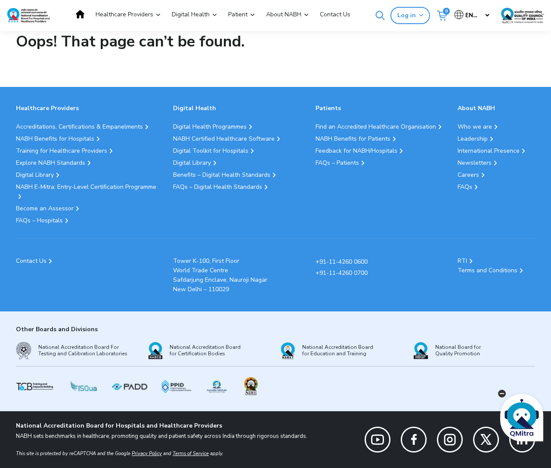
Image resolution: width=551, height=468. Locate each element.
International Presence (489, 151)
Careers (468, 175)
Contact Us (335, 14)
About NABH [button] (283, 14)
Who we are (475, 127)
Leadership (473, 139)
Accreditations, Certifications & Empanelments (79, 127)
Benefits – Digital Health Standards (221, 175)
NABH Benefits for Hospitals (55, 139)
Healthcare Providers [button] (124, 14)
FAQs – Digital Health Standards (217, 187)
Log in (406, 15)
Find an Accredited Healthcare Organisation (376, 127)
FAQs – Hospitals (39, 220)
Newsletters (475, 163)
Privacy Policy (147, 453)
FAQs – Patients (337, 163)
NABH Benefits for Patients (353, 139)
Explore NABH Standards (50, 163)
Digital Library (35, 175)
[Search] (380, 15)
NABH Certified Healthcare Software (224, 139)
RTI (462, 261)
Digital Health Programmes (210, 127)
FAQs (465, 187)
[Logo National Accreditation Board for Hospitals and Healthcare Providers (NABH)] (28, 15)
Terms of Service (191, 453)
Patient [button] (238, 14)
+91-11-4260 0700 (342, 273)
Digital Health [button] (191, 14)
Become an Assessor (45, 208)
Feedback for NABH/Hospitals (356, 151)
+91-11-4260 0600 (342, 262)
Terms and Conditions (487, 270)
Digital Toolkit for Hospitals (210, 151)
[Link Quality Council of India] (522, 15)
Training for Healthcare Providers (61, 151)
